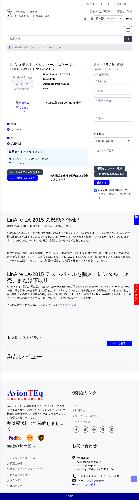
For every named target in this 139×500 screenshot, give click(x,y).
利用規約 (80, 410)
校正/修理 (103, 74)
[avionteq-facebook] (76, 429)
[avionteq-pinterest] (103, 429)
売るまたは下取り (100, 11)
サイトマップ (82, 421)
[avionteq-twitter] (85, 429)
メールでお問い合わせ (24, 11)
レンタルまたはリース (97, 4)
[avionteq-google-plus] (94, 429)
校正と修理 (16, 463)
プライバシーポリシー (87, 416)
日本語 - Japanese (106, 18)
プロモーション (136, 294)
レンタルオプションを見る (25, 172)
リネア (72, 304)
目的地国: (100, 134)
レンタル (114, 69)
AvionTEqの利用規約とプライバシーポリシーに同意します (114, 194)
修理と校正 (122, 4)
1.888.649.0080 (20, 16)
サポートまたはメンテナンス (26, 469)
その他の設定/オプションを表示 (63, 102)
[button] (128, 30)
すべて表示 (119, 343)
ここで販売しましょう (22, 177)
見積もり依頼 (124, 11)
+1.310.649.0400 (40, 16)
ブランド (15, 480)
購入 (100, 69)
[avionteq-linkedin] (112, 429)
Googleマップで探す (84, 484)
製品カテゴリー (19, 485)
